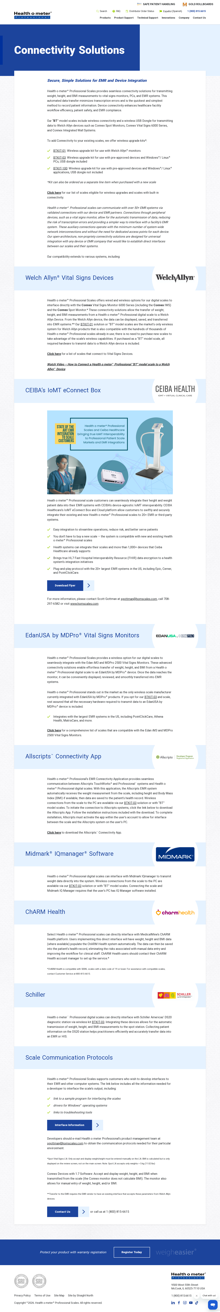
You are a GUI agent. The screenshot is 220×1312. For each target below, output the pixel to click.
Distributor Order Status (141, 11)
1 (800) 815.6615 (196, 11)
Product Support (124, 18)
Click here (54, 832)
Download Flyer (65, 585)
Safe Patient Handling (159, 4)
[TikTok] (196, 1303)
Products (105, 18)
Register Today (132, 1252)
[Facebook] (179, 1303)
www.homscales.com (84, 603)
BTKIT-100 (60, 168)
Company (184, 18)
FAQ (118, 11)
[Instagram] (185, 1303)
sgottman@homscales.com (139, 599)
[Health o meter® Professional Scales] (33, 15)
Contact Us (199, 18)
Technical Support (147, 18)
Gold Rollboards (201, 4)
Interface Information (69, 1125)
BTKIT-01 (59, 150)
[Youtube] (191, 1303)
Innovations (168, 18)
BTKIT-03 (59, 157)
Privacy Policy (22, 1295)
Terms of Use (42, 1295)
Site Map (59, 1295)
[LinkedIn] (173, 1303)
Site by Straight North (80, 1295)
